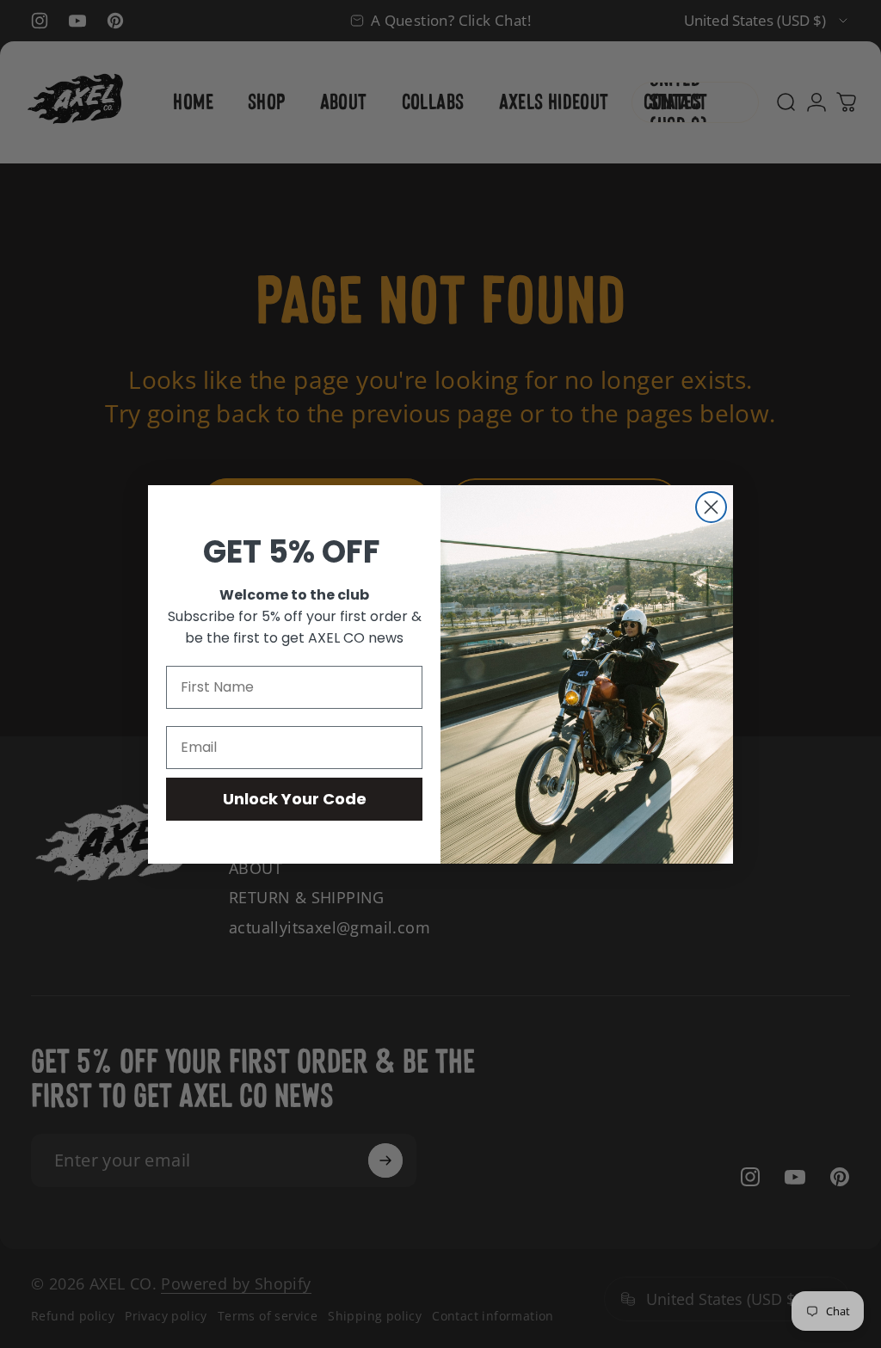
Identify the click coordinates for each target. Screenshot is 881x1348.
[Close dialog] (711, 507)
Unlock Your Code (295, 798)
